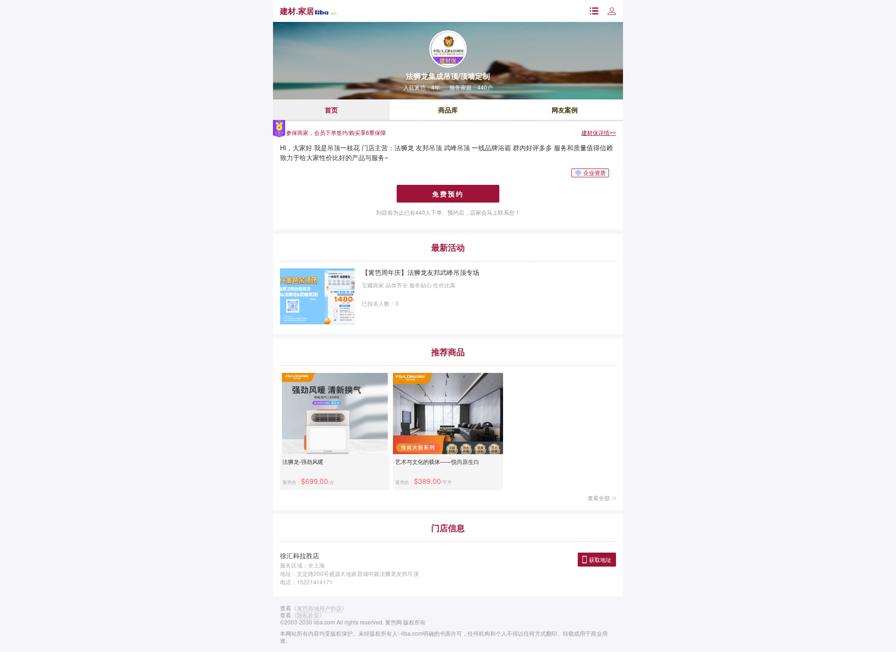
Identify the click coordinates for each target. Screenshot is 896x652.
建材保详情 (598, 132)
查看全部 (599, 498)
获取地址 (600, 559)
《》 (319, 608)
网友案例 (565, 109)
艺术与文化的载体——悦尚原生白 (437, 461)
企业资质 (594, 172)
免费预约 (448, 193)
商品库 (448, 109)
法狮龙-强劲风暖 (302, 461)
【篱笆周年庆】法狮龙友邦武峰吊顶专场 (420, 272)
